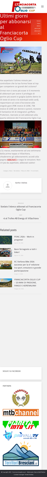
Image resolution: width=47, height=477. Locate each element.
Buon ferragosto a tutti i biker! (25, 250)
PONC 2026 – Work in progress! (24, 238)
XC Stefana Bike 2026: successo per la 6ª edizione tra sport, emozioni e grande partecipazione (27, 266)
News (10, 171)
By (17, 171)
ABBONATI (12, 159)
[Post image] (6, 240)
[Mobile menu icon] (42, 6)
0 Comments (34, 171)
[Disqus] (21, 329)
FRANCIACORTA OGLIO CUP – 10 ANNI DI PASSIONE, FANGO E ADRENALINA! (27, 282)
